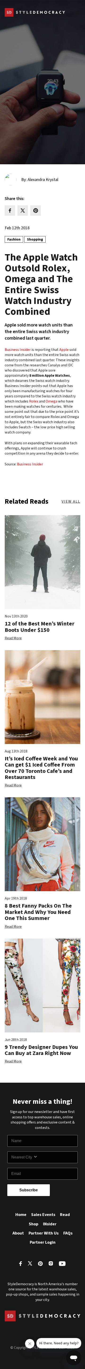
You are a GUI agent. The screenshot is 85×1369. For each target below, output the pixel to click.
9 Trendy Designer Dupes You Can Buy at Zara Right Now (41, 1050)
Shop (33, 1224)
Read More (13, 638)
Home (20, 1215)
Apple (64, 349)
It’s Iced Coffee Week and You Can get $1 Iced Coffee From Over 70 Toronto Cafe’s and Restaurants (41, 768)
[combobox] (22, 1157)
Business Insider (18, 349)
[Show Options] (54, 1157)
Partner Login (42, 1242)
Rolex (33, 401)
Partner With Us (44, 1233)
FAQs (67, 1233)
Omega (51, 401)
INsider (49, 1224)
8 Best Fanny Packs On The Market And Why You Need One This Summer (38, 912)
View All (71, 501)
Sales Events (43, 1215)
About (18, 1233)
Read (65, 1215)
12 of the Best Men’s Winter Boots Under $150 (39, 627)
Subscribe (28, 1190)
